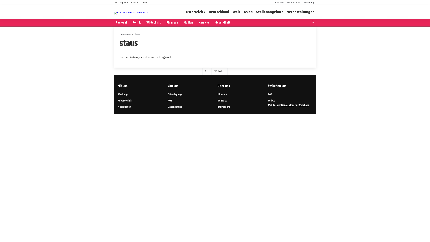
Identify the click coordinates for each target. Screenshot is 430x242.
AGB (170, 100)
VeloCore (304, 105)
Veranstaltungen (300, 11)
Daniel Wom (287, 105)
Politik (137, 22)
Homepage (125, 34)
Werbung (309, 2)
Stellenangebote (270, 11)
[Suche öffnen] (313, 22)
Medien (188, 22)
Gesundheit (222, 22)
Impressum (224, 106)
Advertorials (125, 100)
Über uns (222, 94)
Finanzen (172, 22)
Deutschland (219, 11)
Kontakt (279, 2)
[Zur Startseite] (131, 11)
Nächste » (219, 71)
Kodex (271, 100)
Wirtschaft (153, 22)
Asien (248, 11)
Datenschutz (175, 106)
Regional (121, 22)
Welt (236, 11)
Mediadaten (293, 2)
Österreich (194, 11)
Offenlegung (175, 94)
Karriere (204, 22)
